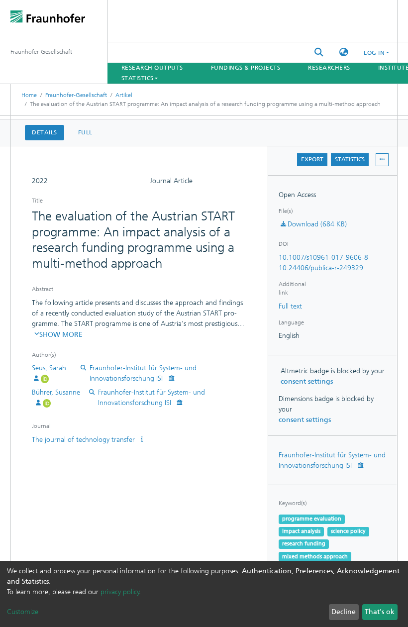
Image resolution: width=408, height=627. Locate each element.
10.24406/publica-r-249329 (321, 268)
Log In (374, 52)
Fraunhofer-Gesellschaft (76, 95)
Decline (343, 612)
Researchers (329, 67)
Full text (290, 306)
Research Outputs (152, 67)
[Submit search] (318, 52)
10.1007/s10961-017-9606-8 (323, 257)
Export (312, 159)
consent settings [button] (307, 381)
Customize (22, 612)
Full (85, 132)
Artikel (123, 95)
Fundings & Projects (246, 67)
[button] (343, 52)
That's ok (380, 612)
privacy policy (120, 592)
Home (29, 95)
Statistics (350, 159)
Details (44, 132)
